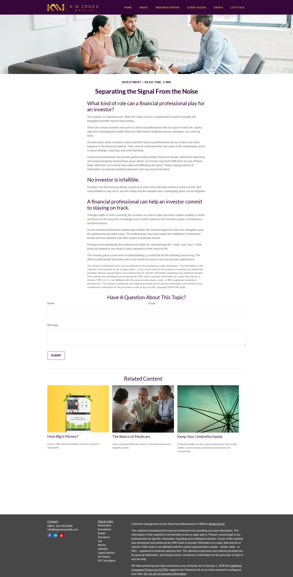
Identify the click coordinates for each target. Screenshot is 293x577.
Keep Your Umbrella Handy (199, 436)
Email (151, 303)
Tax (100, 541)
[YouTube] (61, 535)
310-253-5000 (64, 526)
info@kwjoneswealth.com (62, 529)
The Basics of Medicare (131, 436)
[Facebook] (49, 535)
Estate (101, 533)
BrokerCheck (217, 524)
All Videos (104, 556)
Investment (104, 529)
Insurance (104, 537)
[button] (128, 7)
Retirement (104, 525)
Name (51, 303)
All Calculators (106, 560)
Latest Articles (106, 552)
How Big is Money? (62, 436)
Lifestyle (103, 548)
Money (102, 545)
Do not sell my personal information (165, 573)
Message (52, 325)
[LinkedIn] (55, 535)
